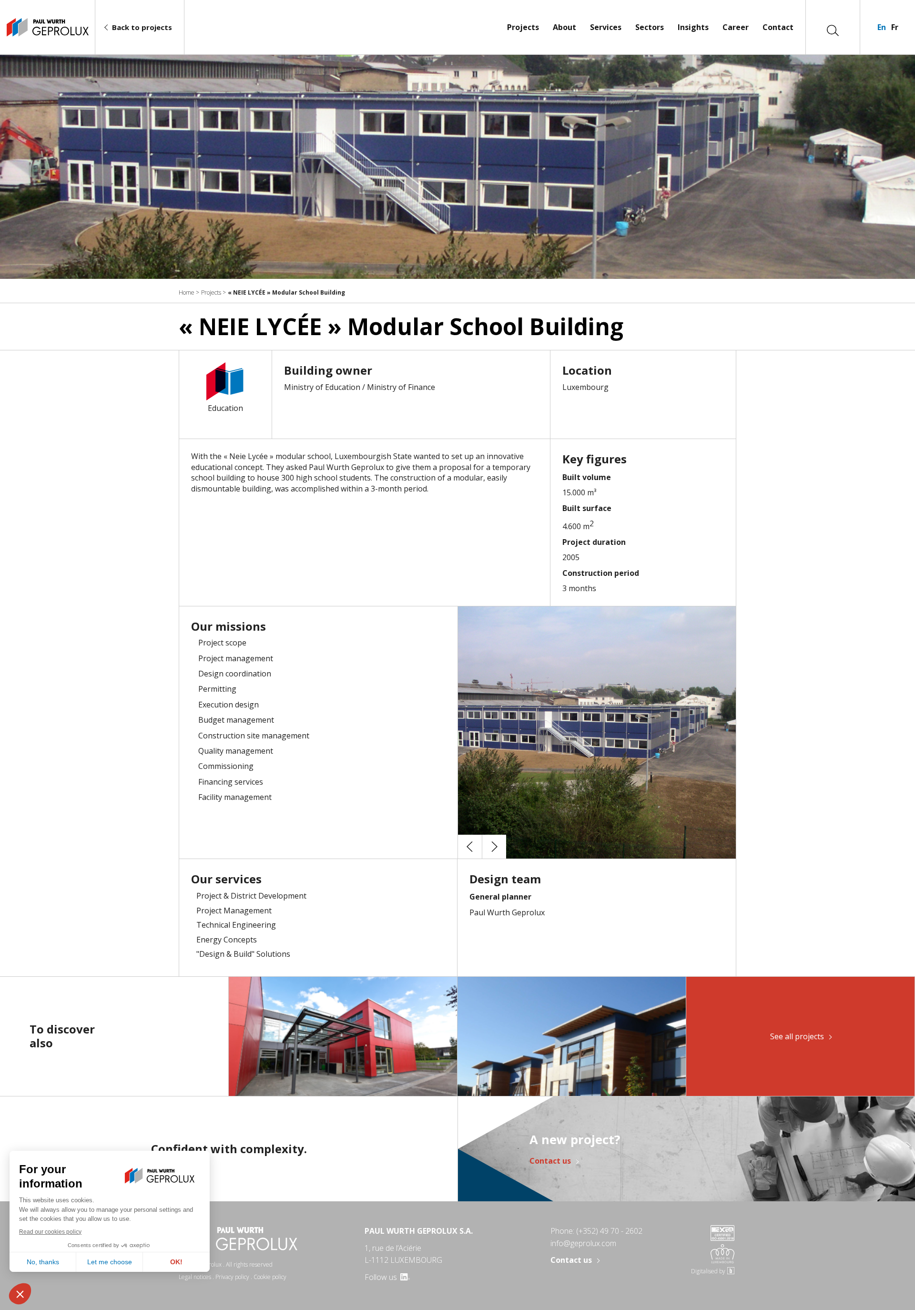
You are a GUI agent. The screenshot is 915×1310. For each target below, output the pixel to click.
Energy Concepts (226, 939)
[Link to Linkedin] (404, 1277)
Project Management (234, 910)
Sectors (649, 27)
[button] (470, 847)
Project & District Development (251, 895)
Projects (523, 27)
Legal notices (195, 1277)
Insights (693, 27)
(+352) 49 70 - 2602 (609, 1231)
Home (186, 292)
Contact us (550, 1161)
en (881, 27)
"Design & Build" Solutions (243, 954)
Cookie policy (270, 1277)
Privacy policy (232, 1277)
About (564, 27)
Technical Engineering (236, 925)
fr (894, 27)
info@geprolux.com (583, 1243)
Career (735, 27)
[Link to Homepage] (47, 27)
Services (605, 27)
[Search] (833, 29)
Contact (777, 27)
